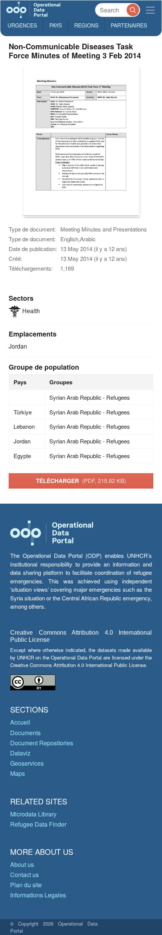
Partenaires (129, 25)
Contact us (24, 874)
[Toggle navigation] (150, 10)
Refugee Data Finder (38, 824)
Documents (25, 732)
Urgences (22, 25)
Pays (55, 25)
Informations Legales (38, 895)
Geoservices (27, 763)
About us (22, 864)
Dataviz (20, 753)
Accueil (20, 722)
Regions (86, 25)
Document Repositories (41, 743)
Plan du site (26, 884)
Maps (17, 773)
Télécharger (81, 481)
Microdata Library (33, 814)
